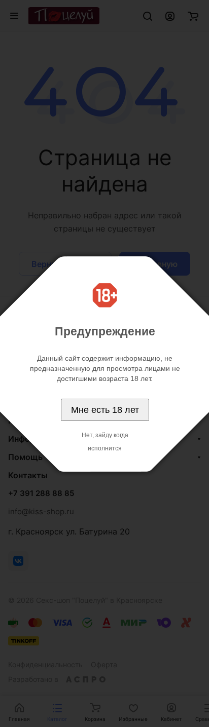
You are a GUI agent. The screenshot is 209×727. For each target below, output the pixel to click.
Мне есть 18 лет (105, 410)
